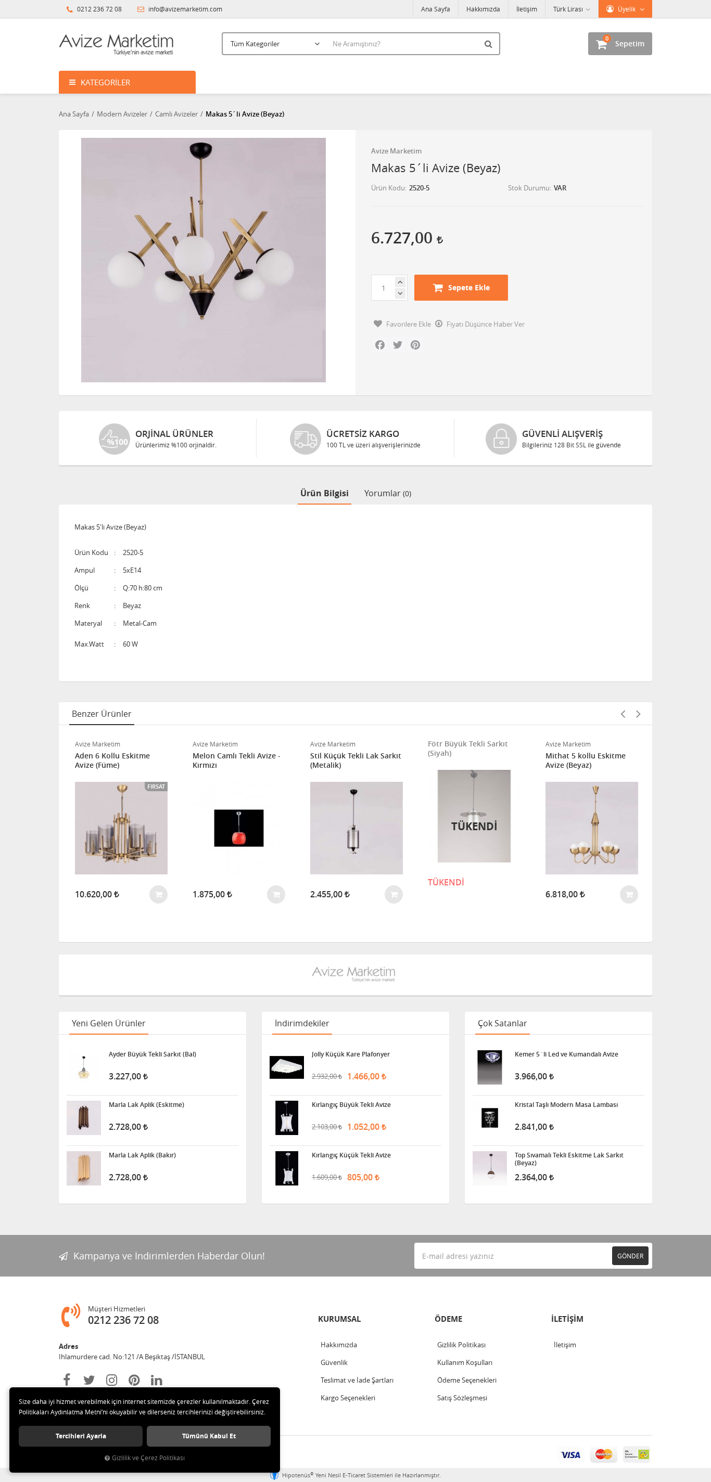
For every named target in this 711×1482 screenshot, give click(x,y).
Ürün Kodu (388, 187)
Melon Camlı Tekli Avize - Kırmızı (237, 760)
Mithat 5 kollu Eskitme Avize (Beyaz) (585, 760)
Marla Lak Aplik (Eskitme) (146, 1105)
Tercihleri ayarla (81, 1436)
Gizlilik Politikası (461, 1344)
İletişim (526, 9)
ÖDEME (448, 1318)
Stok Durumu (529, 187)
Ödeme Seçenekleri (467, 1380)
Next (638, 713)
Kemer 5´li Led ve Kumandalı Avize (566, 1054)
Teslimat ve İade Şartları (357, 1380)
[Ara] (489, 43)
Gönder (630, 1256)
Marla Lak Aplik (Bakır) (142, 1155)
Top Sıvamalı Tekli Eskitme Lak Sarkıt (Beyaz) (569, 1159)
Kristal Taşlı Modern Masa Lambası (566, 1105)
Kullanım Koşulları (464, 1362)
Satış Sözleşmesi (462, 1397)
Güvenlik (334, 1362)
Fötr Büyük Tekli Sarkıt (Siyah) (468, 748)
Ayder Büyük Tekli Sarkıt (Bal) (152, 1054)
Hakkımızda (483, 9)
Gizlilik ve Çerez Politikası (148, 1458)
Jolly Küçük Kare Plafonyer (351, 1054)
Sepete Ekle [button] (469, 287)
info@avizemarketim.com (184, 9)
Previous (622, 713)
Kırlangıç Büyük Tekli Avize (351, 1105)
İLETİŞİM (567, 1318)
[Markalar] (355, 975)
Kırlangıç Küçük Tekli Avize (351, 1155)
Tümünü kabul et (209, 1436)
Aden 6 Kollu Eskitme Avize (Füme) (112, 760)
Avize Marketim (396, 151)
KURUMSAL (339, 1318)
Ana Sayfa (435, 9)
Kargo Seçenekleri (348, 1397)
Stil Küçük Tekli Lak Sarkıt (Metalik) (355, 760)
